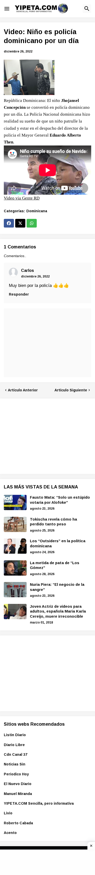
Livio (8, 813)
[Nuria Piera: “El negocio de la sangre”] (15, 589)
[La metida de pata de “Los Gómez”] (15, 568)
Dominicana (36, 211)
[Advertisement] (42, 435)
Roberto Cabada (18, 823)
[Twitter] (20, 223)
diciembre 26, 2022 (35, 276)
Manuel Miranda (18, 794)
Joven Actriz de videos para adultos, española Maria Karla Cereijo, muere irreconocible (58, 611)
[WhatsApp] (32, 223)
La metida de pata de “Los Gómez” (54, 565)
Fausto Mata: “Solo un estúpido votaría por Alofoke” (60, 500)
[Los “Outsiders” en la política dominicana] (15, 546)
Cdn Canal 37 (15, 754)
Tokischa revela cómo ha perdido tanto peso (53, 521)
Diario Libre (14, 745)
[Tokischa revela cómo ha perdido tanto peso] (15, 524)
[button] (7, 8)
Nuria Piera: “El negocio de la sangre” (57, 587)
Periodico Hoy (16, 774)
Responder (19, 294)
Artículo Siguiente (70, 390)
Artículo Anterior (23, 390)
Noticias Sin (14, 764)
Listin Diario (15, 735)
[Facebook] (9, 223)
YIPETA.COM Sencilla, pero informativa (39, 803)
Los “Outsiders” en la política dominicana (57, 543)
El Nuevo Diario (17, 784)
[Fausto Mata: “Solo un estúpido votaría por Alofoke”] (15, 502)
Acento (10, 833)
